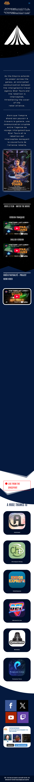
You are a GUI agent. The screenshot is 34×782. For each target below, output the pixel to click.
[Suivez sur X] (22, 705)
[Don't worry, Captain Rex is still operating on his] (26, 738)
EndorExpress (17, 591)
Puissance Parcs (17, 679)
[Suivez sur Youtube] (11, 717)
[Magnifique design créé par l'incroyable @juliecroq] (17, 738)
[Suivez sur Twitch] (23, 717)
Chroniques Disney (17, 561)
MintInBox (17, 649)
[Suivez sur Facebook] (10, 705)
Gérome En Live (17, 620)
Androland (17, 532)
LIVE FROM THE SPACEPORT (14, 485)
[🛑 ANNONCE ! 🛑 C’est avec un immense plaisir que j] (7, 738)
